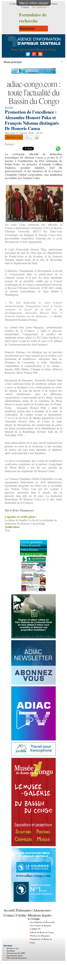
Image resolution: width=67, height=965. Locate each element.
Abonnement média (14, 955)
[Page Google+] (33, 55)
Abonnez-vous (12, 948)
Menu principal (13, 62)
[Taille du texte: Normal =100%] (31, 137)
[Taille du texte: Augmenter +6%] (26, 137)
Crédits (21, 915)
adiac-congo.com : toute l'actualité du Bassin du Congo (33, 92)
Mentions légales (39, 915)
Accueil (9, 910)
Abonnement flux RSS (15, 953)
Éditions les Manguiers (40, 935)
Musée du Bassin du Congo (42, 932)
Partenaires (23, 910)
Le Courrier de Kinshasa (41, 925)
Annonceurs (41, 910)
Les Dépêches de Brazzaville (43, 922)
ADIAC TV (36, 929)
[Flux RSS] (40, 55)
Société (9, 107)
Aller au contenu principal (33, 3)
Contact (9, 915)
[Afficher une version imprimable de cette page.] (37, 137)
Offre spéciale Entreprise (16, 957)
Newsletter (10, 950)
